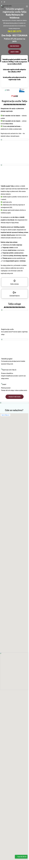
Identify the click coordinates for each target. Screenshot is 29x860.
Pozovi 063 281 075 (21, 857)
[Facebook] (1, 1)
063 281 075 (14, 31)
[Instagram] (4, 1)
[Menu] (27, 6)
